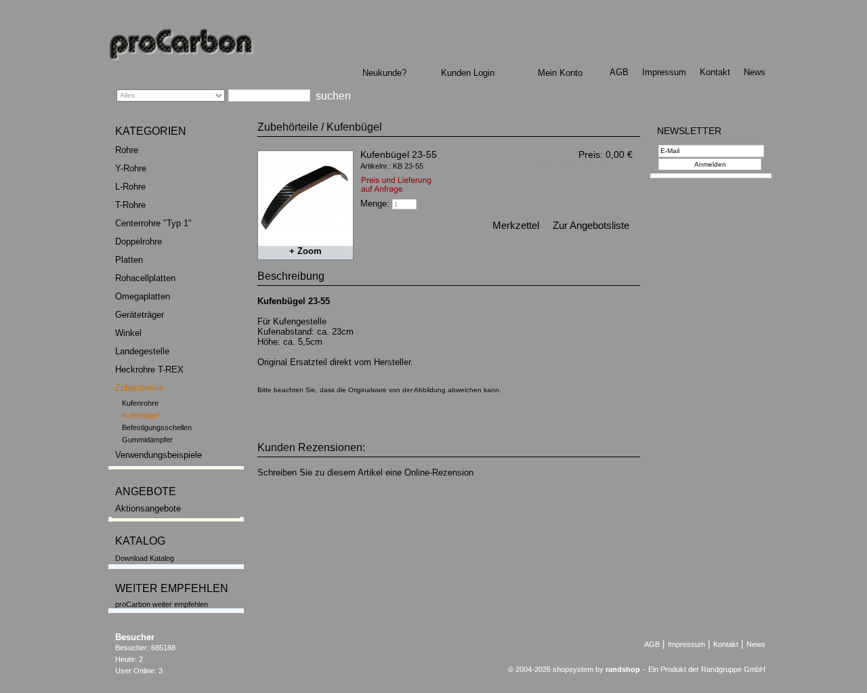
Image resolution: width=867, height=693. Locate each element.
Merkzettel (515, 225)
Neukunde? (384, 73)
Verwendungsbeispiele (158, 455)
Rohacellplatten (145, 278)
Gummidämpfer (147, 440)
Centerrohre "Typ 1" (153, 223)
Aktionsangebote (148, 508)
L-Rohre (130, 187)
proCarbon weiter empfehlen (161, 604)
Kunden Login (467, 73)
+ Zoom (305, 251)
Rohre (126, 150)
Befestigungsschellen (157, 427)
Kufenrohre (140, 403)
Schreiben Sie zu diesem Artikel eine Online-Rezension (365, 472)
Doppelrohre (138, 241)
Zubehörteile (139, 388)
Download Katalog (144, 558)
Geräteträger (139, 315)
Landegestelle (142, 351)
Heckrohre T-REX (149, 369)
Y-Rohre (130, 168)
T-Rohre (130, 205)
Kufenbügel (140, 415)
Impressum (664, 72)
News (754, 72)
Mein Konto (560, 73)
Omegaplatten (142, 296)
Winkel (128, 333)
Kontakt (715, 72)
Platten (129, 260)
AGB (619, 72)
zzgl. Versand (613, 166)
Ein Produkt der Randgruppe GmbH (706, 669)
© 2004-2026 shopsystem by (574, 669)
